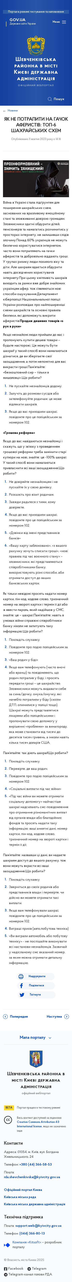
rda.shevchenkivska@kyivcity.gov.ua (32, 1177)
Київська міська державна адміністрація (34, 1204)
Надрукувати (37, 976)
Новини (13, 110)
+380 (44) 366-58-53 (35, 1165)
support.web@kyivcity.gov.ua (38, 1226)
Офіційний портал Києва (23, 1190)
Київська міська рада (20, 1197)
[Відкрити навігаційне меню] (64, 22)
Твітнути (35, 994)
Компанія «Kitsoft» (26, 1242)
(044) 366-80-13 (32, 1234)
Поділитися (36, 985)
